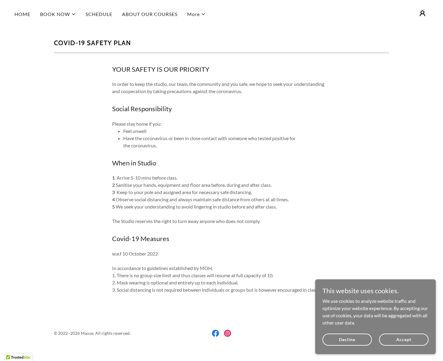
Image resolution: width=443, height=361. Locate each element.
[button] (58, 14)
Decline (347, 339)
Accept (403, 339)
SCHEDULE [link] (99, 14)
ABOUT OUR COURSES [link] (150, 14)
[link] (215, 333)
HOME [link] (22, 14)
